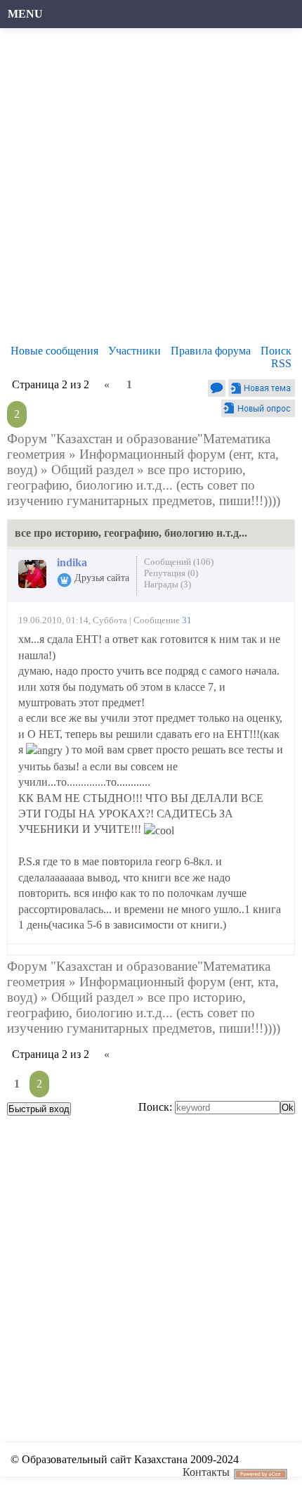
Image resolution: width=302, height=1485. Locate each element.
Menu (25, 14)
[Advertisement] (151, 190)
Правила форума (211, 351)
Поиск (276, 351)
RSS (281, 363)
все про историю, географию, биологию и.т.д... (126, 477)
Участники (134, 351)
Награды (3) (167, 584)
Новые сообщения (54, 351)
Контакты (206, 1472)
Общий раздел (92, 469)
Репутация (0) (171, 573)
